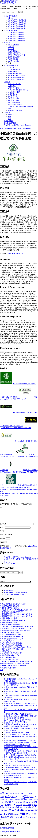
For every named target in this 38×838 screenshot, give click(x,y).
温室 (30, 805)
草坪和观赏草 (12, 96)
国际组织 (11, 18)
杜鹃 (25, 802)
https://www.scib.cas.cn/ (15, 253)
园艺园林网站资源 (14, 69)
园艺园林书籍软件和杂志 (16, 75)
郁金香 (30, 817)
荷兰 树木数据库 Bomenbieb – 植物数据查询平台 (20, 755)
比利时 (19, 805)
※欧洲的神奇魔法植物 (8, 668)
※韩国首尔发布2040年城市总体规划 (12, 620)
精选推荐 (11, 67)
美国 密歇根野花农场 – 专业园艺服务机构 (18, 714)
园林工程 (11, 47)
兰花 (24, 793)
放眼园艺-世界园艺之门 (8, 3)
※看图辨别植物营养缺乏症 (9, 606)
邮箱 (2, 527)
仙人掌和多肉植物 (14, 92)
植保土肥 (7, 112)
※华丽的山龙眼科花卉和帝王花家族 (12, 637)
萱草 (17, 817)
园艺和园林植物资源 (11, 65)
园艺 (29, 796)
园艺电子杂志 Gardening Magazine (15, 592)
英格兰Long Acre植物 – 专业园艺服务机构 (18, 720)
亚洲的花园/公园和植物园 (16, 32)
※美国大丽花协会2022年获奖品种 (11, 612)
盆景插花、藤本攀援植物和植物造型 (20, 106)
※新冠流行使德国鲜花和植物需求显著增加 (14, 663)
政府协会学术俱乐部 (11, 16)
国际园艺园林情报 (10, 123)
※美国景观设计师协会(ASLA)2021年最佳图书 (16, 614)
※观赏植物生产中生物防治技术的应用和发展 (15, 647)
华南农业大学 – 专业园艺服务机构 (15, 722)
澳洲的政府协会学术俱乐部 (17, 26)
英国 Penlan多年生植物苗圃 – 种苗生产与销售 (19, 767)
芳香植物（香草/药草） (16, 110)
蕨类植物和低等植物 (15, 104)
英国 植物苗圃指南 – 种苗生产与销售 (16, 732)
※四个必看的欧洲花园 (8, 657)
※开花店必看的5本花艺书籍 (9, 655)
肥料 (9, 119)
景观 (7, 802)
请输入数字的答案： (7, 535)
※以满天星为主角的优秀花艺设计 (11, 653)
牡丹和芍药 (12, 86)
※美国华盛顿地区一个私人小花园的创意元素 (15, 628)
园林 (20, 797)
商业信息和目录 (13, 45)
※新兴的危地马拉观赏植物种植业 (11, 649)
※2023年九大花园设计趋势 (9, 632)
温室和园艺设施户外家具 (16, 55)
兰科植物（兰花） (14, 88)
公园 (17, 793)
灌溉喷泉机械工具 (14, 57)
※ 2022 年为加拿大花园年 (9, 659)
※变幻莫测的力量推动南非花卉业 (11, 639)
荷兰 (9, 817)
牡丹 (8, 807)
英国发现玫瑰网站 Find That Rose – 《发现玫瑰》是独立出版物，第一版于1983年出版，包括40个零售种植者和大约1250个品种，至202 (20, 743)
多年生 (5, 799)
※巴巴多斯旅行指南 (7, 641)
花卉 (32, 810)
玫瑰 (19, 807)
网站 (1, 531)
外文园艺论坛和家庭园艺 (16, 80)
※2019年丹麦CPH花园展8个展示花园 (13, 666)
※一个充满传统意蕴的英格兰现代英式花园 (15, 630)
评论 (2, 507)
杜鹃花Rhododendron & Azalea (14, 595)
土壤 (9, 117)
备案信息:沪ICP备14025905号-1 (10, 832)
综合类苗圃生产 (13, 51)
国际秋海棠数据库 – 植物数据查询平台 (17, 765)
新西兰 (33, 799)
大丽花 (11, 799)
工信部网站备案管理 (7, 828)
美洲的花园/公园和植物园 (16, 38)
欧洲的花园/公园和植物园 (16, 34)
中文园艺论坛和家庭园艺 (16, 77)
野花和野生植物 (13, 98)
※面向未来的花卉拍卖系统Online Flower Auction (16, 661)
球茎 (25, 807)
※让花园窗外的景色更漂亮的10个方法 (13, 604)
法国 (25, 805)
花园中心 (13, 814)
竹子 (9, 108)
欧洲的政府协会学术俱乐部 (17, 22)
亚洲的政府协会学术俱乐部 (17, 20)
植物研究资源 (12, 71)
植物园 (10, 805)
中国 (4, 793)
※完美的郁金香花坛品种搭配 (10, 624)
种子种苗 (11, 49)
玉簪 (14, 807)
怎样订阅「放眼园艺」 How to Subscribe (17, 125)
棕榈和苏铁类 (12, 94)
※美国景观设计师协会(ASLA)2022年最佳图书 (16, 616)
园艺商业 (7, 43)
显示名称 (3, 524)
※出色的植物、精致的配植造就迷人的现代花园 (16, 626)
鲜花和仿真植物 (13, 61)
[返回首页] (9, 1)
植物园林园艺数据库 (15, 73)
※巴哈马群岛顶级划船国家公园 (11, 643)
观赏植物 (7, 82)
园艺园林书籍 (8, 590)
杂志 (20, 802)
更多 (1, 670)
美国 (16, 810)
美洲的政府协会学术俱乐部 (17, 24)
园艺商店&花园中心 (14, 53)
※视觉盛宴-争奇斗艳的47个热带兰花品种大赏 (16, 610)
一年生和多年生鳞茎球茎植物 (18, 90)
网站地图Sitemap (9, 563)
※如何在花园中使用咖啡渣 (9, 608)
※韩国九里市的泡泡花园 (8, 618)
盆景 (30, 807)
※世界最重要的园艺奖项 (8, 622)
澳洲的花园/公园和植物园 (16, 36)
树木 (31, 802)
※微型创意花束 (5, 651)
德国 (25, 799)
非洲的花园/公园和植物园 (16, 40)
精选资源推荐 (8, 121)
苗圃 (25, 813)
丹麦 (12, 793)
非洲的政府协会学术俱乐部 (17, 28)
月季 (15, 802)
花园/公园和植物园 (10, 30)
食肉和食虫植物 (13, 100)
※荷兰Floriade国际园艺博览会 (10, 634)
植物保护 (11, 115)
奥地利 (17, 799)
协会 (10, 796)
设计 (23, 817)
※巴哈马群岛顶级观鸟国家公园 (11, 645)
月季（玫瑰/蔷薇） (14, 84)
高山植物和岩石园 (14, 102)
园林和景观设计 (13, 59)
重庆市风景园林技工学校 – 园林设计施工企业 (19, 734)
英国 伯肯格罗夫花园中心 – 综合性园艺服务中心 (20, 703)
